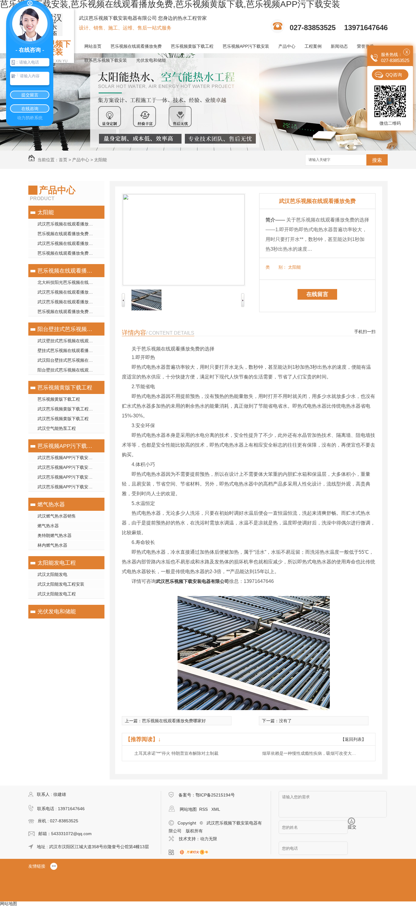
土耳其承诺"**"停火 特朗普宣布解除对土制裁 (176, 753)
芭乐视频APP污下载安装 (246, 46)
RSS (204, 809)
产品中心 (286, 46)
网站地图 (188, 809)
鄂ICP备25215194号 (215, 795)
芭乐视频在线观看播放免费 (136, 46)
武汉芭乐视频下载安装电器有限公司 (192, 581)
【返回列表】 (353, 739)
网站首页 (92, 46)
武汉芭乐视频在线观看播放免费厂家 (70, 301)
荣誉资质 (365, 46)
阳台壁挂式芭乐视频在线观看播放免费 (65, 329)
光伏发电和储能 (151, 60)
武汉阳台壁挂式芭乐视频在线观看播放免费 (70, 360)
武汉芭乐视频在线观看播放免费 (67, 223)
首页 (63, 159)
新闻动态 (339, 46)
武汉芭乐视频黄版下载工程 (63, 418)
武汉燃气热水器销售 (56, 516)
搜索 (377, 160)
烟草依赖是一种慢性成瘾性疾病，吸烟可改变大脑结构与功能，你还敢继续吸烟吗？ (311, 753)
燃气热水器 (51, 504)
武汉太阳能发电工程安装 (60, 584)
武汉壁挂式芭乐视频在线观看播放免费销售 (70, 340)
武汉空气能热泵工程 (56, 428)
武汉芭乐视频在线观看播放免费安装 (70, 243)
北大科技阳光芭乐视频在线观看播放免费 (70, 282)
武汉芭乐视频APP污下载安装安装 (69, 477)
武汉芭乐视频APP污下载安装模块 (69, 457)
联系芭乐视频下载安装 (105, 60)
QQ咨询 (394, 74)
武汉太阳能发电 (52, 574)
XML (215, 809)
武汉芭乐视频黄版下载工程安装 (67, 408)
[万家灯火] (196, 852)
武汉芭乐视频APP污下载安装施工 (69, 467)
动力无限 (208, 838)
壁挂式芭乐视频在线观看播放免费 (69, 350)
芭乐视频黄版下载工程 (192, 46)
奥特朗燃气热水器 (54, 535)
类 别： (276, 267)
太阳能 (100, 159)
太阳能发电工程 (56, 563)
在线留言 (317, 294)
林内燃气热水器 (52, 545)
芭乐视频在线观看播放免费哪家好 (69, 233)
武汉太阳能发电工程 (56, 593)
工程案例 (313, 46)
